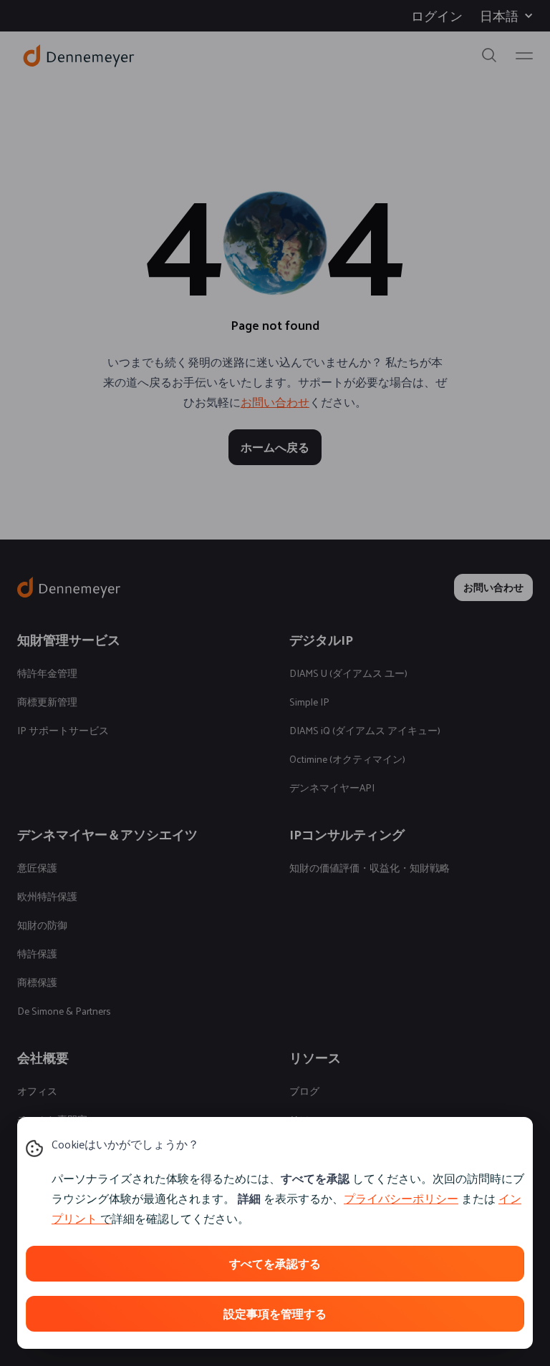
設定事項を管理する (275, 1313)
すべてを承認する (275, 1263)
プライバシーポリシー (401, 1198)
